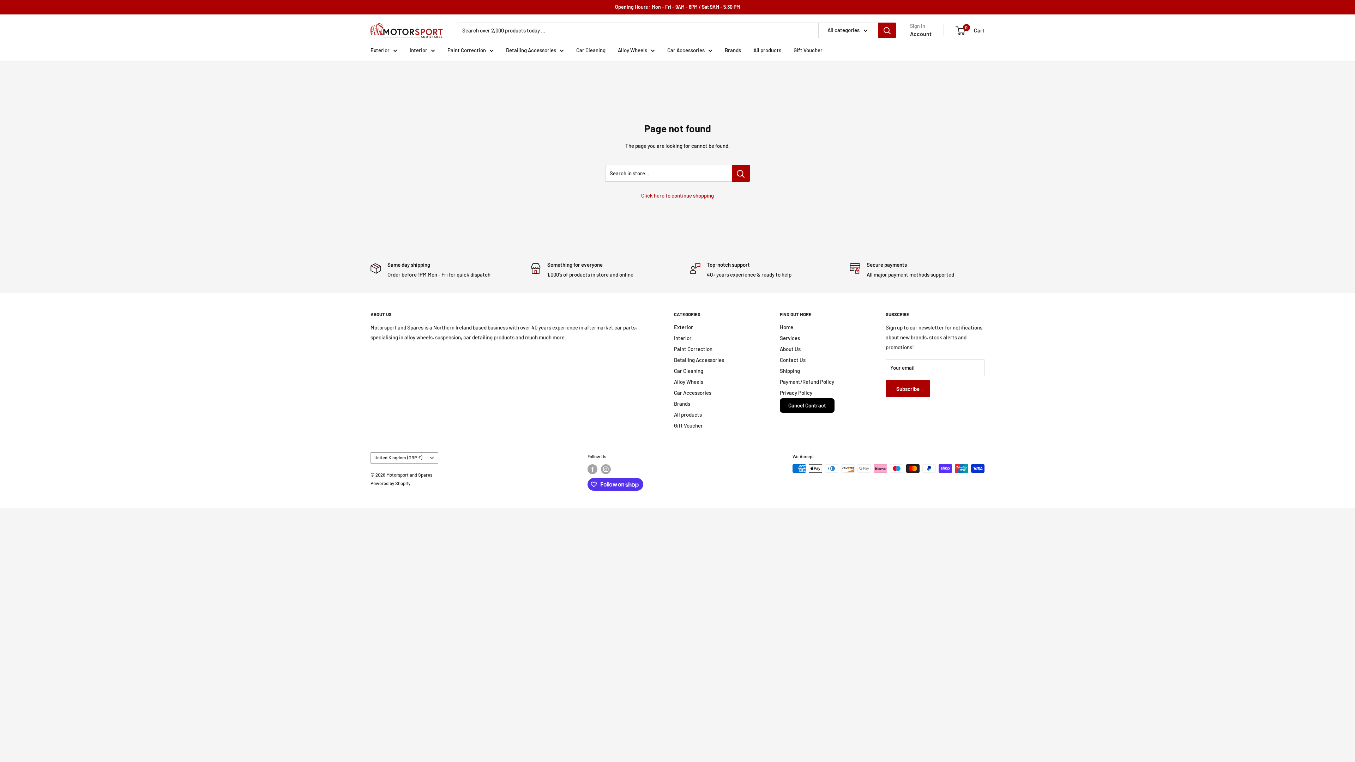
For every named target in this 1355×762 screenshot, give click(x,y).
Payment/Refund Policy (807, 382)
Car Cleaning (591, 50)
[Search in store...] (741, 173)
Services (790, 338)
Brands (733, 50)
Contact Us (793, 360)
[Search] (887, 30)
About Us (790, 349)
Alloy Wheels (632, 50)
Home (786, 327)
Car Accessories (686, 50)
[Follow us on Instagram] (606, 469)
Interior (418, 50)
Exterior (380, 50)
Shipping (790, 371)
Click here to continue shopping (677, 195)
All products (767, 50)
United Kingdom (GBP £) (398, 457)
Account (921, 33)
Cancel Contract (807, 405)
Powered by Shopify (390, 483)
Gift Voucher (808, 50)
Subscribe (908, 389)
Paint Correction (466, 50)
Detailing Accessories (531, 50)
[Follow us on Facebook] (592, 469)
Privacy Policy (796, 392)
